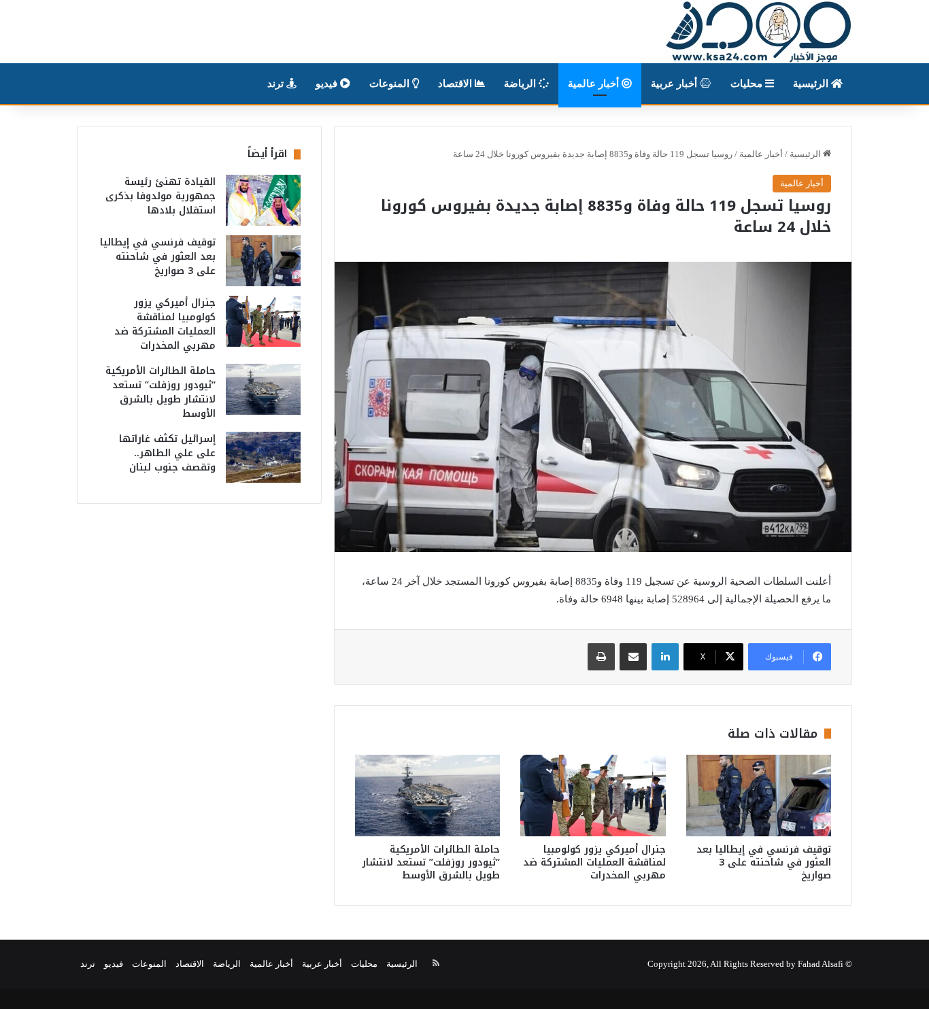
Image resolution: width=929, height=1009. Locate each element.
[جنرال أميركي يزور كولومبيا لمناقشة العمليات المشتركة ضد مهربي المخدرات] (592, 795)
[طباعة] (601, 656)
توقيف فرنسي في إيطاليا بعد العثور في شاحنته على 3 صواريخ (763, 862)
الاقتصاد (456, 83)
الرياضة (521, 83)
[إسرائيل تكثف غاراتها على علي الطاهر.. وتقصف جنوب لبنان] (263, 457)
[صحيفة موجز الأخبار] (758, 32)
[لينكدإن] (665, 656)
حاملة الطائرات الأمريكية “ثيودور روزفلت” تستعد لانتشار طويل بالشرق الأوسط (431, 862)
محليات (747, 83)
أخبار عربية (675, 83)
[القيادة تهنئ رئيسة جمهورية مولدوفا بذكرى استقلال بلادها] (263, 200)
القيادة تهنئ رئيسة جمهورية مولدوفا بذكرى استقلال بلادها (160, 196)
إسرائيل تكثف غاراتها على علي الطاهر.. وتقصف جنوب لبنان (167, 453)
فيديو (328, 83)
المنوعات (390, 83)
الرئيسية (812, 83)
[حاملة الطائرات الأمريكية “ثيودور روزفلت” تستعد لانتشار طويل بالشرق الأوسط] (427, 795)
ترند (276, 83)
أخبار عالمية (595, 83)
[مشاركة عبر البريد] (633, 656)
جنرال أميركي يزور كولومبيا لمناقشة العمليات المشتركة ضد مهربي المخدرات (594, 862)
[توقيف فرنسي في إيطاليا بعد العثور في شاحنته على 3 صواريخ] (758, 795)
